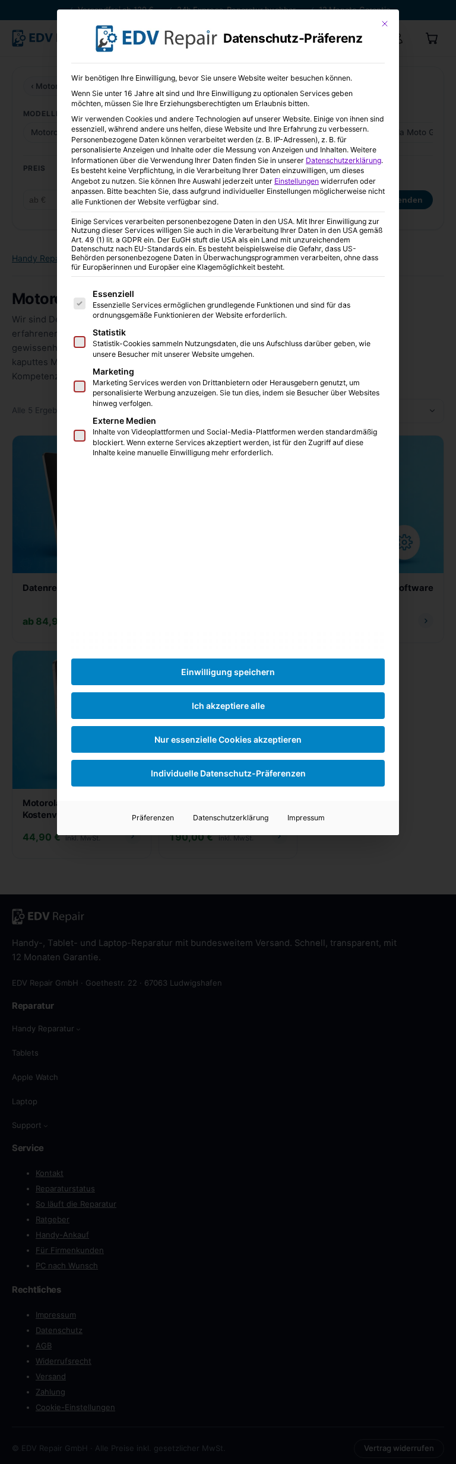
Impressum (306, 817)
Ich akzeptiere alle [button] (228, 706)
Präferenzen (153, 817)
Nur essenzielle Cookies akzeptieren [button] (228, 739)
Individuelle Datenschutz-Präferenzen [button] (228, 773)
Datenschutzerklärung (343, 160)
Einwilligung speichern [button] (228, 672)
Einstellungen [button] (296, 181)
